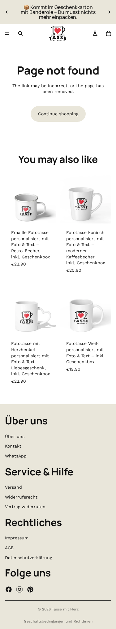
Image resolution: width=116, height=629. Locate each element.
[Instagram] (19, 589)
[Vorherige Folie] (7, 12)
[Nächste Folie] (109, 12)
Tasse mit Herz (65, 609)
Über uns (14, 436)
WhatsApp (16, 455)
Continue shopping (58, 113)
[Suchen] (20, 33)
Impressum (16, 538)
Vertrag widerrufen (25, 506)
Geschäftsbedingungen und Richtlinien (58, 621)
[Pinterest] (30, 589)
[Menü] (7, 33)
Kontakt (13, 446)
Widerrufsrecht (21, 497)
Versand (13, 487)
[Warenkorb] (108, 33)
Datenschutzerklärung (28, 557)
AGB (9, 547)
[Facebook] (8, 589)
